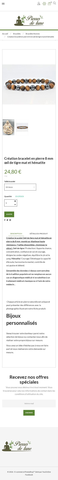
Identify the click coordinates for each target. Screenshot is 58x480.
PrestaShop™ (30, 472)
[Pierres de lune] (29, 20)
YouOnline (46, 472)
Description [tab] (16, 233)
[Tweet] (7, 220)
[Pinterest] (10, 220)
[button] (39, 3)
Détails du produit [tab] (39, 233)
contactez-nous (34, 337)
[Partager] (4, 220)
